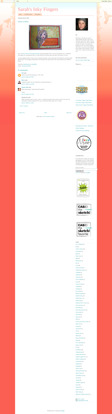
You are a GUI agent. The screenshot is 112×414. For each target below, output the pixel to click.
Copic (77, 281)
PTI (76, 347)
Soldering (78, 363)
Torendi (77, 377)
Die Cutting (78, 291)
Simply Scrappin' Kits (81, 356)
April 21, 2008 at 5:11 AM (28, 103)
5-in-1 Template (79, 244)
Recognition (37, 14)
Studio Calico (79, 373)
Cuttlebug (78, 289)
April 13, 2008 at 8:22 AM (28, 77)
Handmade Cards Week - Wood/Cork (84, 126)
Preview (77, 172)
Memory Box (79, 333)
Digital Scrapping (80, 293)
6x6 (76, 246)
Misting (77, 335)
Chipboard (78, 274)
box (76, 263)
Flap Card (78, 317)
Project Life (78, 345)
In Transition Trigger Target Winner (84, 100)
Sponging (78, 366)
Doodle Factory (79, 295)
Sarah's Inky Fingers (38, 9)
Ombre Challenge (80, 128)
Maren (23, 80)
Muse (77, 340)
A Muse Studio (79, 249)
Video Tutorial (79, 389)
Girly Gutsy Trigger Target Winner (84, 102)
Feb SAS (78, 314)
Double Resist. (79, 298)
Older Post (69, 112)
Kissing (77, 326)
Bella (77, 258)
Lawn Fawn (78, 328)
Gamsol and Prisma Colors (82, 321)
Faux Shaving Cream (81, 310)
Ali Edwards (78, 251)
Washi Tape (78, 392)
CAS (77, 265)
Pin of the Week (79, 342)
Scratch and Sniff (80, 354)
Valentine (78, 387)
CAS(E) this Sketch (80, 270)
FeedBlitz (88, 172)
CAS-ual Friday (79, 267)
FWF (77, 319)
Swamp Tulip (25, 87)
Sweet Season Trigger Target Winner (84, 105)
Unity (77, 384)
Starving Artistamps (26, 66)
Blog (20, 14)
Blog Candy (78, 260)
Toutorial (78, 380)
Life (76, 331)
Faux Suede (78, 312)
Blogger (63, 410)
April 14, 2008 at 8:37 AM (28, 94)
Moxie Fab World (80, 338)
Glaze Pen (78, 324)
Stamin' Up (78, 368)
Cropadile (78, 286)
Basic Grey (78, 256)
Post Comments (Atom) (48, 116)
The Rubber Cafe (80, 375)
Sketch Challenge (80, 359)
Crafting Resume (28, 14)
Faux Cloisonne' (79, 305)
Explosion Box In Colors (81, 303)
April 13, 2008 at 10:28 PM (28, 84)
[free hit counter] (80, 399)
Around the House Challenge (82, 130)
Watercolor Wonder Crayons (82, 394)
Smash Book (79, 361)
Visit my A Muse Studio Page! (83, 60)
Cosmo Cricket (79, 284)
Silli (23, 73)
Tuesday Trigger (79, 382)
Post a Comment (24, 106)
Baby (77, 253)
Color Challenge (79, 279)
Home (45, 112)
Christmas (78, 277)
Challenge (78, 272)
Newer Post (22, 112)
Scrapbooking (79, 352)
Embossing (78, 300)
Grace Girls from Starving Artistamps (31, 53)
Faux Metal (78, 307)
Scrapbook (78, 349)
